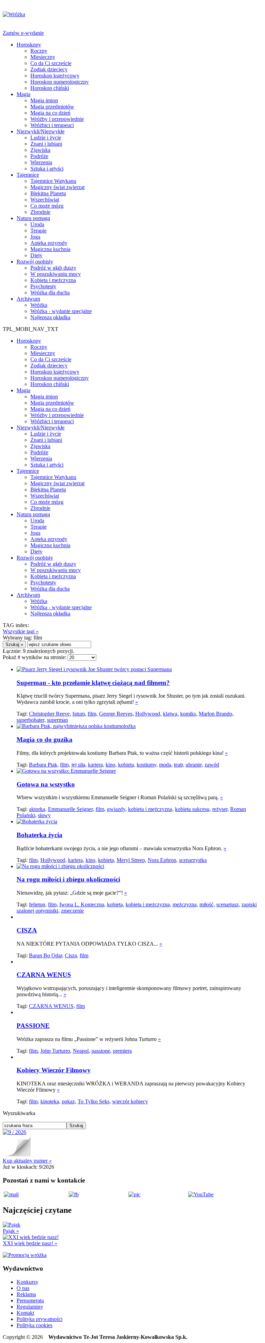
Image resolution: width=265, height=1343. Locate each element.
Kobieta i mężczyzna (53, 280)
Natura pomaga (33, 218)
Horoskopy (29, 45)
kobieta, (126, 765)
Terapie (38, 230)
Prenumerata (30, 1300)
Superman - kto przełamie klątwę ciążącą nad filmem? (93, 682)
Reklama (26, 1294)
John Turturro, (55, 1051)
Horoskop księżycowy (54, 76)
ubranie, (194, 765)
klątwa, (171, 714)
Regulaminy (30, 1307)
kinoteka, (50, 1101)
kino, (111, 765)
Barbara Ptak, (44, 765)
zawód (212, 765)
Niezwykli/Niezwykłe (41, 131)
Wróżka (38, 305)
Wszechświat (44, 199)
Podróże (39, 156)
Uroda (37, 224)
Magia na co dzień (50, 113)
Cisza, (71, 955)
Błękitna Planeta (48, 193)
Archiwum (28, 299)
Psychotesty (43, 286)
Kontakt (25, 1313)
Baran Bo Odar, (46, 955)
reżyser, (220, 809)
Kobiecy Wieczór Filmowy (54, 1070)
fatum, (79, 714)
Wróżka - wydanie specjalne (61, 311)
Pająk (11, 1231)
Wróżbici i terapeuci (52, 125)
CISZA (27, 930)
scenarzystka (193, 860)
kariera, (96, 765)
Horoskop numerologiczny (59, 82)
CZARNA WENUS (44, 974)
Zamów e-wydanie (23, 33)
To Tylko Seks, (94, 1101)
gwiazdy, (117, 809)
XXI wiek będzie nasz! (30, 1243)
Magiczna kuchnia (50, 249)
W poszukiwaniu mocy (55, 274)
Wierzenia (41, 162)
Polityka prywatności (39, 1319)
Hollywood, (148, 714)
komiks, (188, 714)
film (84, 955)
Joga (35, 237)
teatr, (179, 765)
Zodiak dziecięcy (49, 69)
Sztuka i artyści (46, 168)
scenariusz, (228, 904)
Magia (23, 94)
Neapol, (81, 1051)
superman (57, 720)
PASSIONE (33, 1025)
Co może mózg (46, 206)
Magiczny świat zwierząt (57, 187)
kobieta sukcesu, (193, 809)
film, (93, 714)
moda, (166, 765)
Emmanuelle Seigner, (71, 809)
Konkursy (27, 1282)
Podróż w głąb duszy (53, 268)
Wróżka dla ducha (50, 292)
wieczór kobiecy (130, 1101)
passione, (101, 1051)
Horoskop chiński (49, 88)
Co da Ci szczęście (50, 63)
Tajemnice (28, 175)
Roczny (38, 51)
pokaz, (69, 1101)
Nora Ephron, (163, 860)
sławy (44, 815)
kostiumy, (147, 765)
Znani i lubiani (46, 144)
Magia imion (44, 100)
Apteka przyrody (48, 243)
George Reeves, (116, 714)
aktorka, (38, 809)
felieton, (38, 904)
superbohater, (31, 720)
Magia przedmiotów (52, 107)
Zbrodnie (40, 212)
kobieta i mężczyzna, (151, 809)
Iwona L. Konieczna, (82, 904)
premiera (122, 1051)
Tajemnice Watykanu (53, 181)
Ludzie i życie (45, 137)
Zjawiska (40, 150)
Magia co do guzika (44, 739)
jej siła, (79, 765)
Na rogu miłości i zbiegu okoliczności (68, 879)
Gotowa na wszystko (46, 784)
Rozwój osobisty (35, 261)
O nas (23, 1288)
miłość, (207, 904)
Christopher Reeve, (50, 714)
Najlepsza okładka (50, 317)
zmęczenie (72, 911)
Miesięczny (42, 57)
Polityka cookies (34, 1325)
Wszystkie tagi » (21, 631)
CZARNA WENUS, (52, 1006)
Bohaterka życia (39, 835)
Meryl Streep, (131, 860)
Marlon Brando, (216, 714)
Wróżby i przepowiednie (57, 119)
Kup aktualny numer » (27, 1161)
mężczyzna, (185, 904)
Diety (36, 255)
